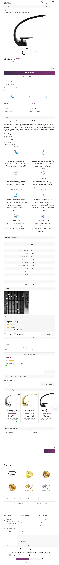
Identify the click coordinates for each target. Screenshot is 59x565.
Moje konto (24, 523)
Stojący (35, 108)
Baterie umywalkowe (31, 10)
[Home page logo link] (11, 2)
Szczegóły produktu (11, 237)
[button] (53, 2)
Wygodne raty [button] (31, 498)
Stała (32, 268)
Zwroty (40, 528)
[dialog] (29, 556)
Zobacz (32, 284)
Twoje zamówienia (26, 526)
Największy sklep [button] (44, 503)
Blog (22, 531)
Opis (6, 118)
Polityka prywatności (43, 523)
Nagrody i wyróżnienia (9, 545)
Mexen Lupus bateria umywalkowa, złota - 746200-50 (29, 410)
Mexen (8, 103)
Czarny (8, 108)
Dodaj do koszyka (29, 72)
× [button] (57, 548)
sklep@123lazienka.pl (12, 531)
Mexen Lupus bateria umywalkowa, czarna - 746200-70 (47, 410)
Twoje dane (24, 528)
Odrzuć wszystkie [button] (36, 559)
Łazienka (13, 10)
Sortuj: (46, 334)
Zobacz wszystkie (48, 465)
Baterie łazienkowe (21, 10)
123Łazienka (7, 10)
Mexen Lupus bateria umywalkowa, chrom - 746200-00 (12, 410)
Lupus (33, 103)
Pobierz (32, 271)
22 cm (38, 111)
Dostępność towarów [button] (13, 498)
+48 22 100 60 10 (10, 528)
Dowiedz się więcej (47, 552)
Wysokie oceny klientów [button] (18, 503)
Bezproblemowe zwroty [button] (48, 498)
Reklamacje (41, 526)
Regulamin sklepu (43, 520)
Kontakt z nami (25, 520)
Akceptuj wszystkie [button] (23, 559)
